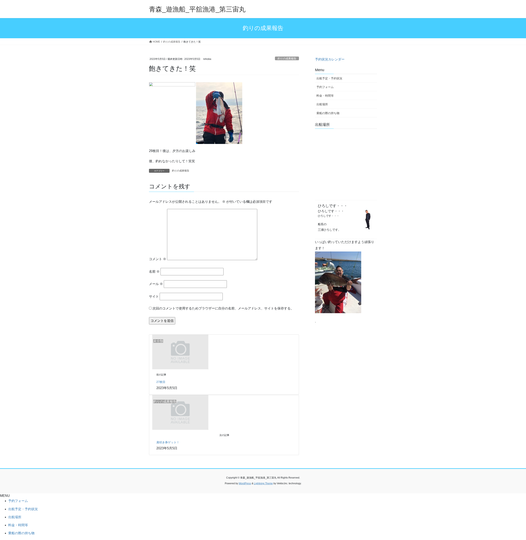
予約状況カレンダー (330, 59)
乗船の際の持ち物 (327, 113)
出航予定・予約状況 (329, 78)
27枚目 (160, 382)
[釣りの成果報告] (180, 412)
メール (156, 284)
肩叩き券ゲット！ (167, 442)
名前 (154, 271)
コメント (157, 259)
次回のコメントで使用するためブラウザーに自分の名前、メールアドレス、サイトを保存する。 (223, 308)
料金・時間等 (325, 95)
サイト (154, 296)
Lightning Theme (263, 483)
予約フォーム (325, 87)
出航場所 (322, 104)
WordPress (245, 483)
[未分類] (180, 351)
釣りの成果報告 (287, 58)
